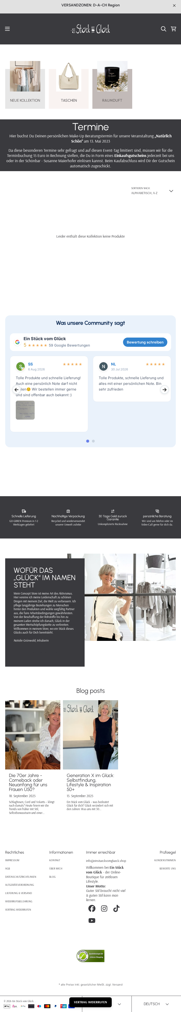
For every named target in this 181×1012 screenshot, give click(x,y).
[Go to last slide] (16, 389)
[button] (7, 29)
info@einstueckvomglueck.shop (106, 861)
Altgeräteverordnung (19, 884)
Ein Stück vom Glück (45, 338)
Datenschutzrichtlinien (20, 876)
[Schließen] (174, 5)
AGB (7, 868)
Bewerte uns (168, 868)
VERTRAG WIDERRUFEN (90, 1002)
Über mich (55, 868)
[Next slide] (164, 389)
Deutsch (152, 1004)
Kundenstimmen (165, 860)
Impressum (12, 860)
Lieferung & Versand (18, 893)
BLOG (52, 876)
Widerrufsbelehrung (18, 901)
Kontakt (54, 860)
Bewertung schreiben (145, 342)
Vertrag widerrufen (18, 909)
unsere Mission (45, 652)
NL (113, 364)
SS (30, 364)
